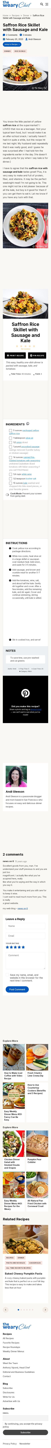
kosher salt (31, 478)
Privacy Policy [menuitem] (10, 1443)
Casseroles (35, 1263)
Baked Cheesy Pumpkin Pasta (23, 1273)
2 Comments (11, 35)
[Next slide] (45, 1310)
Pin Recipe (38, 355)
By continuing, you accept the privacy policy (22, 1425)
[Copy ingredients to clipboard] (27, 423)
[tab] (18, 1309)
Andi (14, 669)
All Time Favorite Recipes (18, 1268)
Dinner (26, 15)
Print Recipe (17, 355)
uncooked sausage (30, 446)
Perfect (23, 947)
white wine (27, 474)
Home (5, 15)
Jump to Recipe (11, 44)
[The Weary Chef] (17, 4)
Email (6, 1413)
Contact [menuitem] (7, 1376)
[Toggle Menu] (46, 4)
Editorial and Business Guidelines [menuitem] (19, 1372)
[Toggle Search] (41, 4)
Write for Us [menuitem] (9, 1397)
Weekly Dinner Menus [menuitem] (13, 1351)
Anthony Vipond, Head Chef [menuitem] (16, 1367)
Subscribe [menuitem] (8, 1388)
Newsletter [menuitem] (24, 1443)
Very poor (7, 947)
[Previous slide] (5, 1310)
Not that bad (11, 947)
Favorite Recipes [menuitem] (11, 1342)
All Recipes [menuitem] (8, 1338)
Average (15, 947)
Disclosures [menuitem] (8, 1392)
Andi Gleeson (34, 39)
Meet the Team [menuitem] (10, 1363)
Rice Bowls (20, 51)
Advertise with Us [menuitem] (11, 1401)
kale (25, 483)
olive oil (29, 438)
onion (19, 442)
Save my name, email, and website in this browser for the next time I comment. (26, 977)
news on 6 (23, 908)
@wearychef (36, 709)
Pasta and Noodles (15, 1263)
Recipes (16, 15)
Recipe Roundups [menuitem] (11, 1347)
